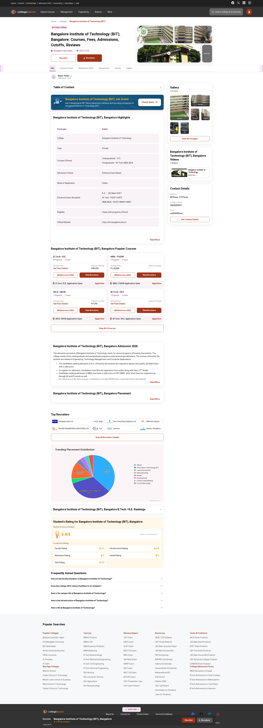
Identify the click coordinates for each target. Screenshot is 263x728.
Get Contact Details (190, 219)
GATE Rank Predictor (199, 637)
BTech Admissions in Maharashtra (204, 680)
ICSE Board (160, 677)
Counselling (57, 3)
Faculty (118, 68)
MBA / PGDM (117, 256)
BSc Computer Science (93, 677)
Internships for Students (165, 690)
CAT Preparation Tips (133, 681)
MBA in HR (88, 642)
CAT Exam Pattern (132, 686)
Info (52, 68)
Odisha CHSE (160, 681)
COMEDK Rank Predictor (200, 664)
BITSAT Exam (129, 677)
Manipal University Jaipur (53, 637)
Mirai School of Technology (54, 684)
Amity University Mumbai (53, 651)
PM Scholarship (161, 655)
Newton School (49, 671)
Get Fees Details (60, 268)
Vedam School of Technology (55, 688)
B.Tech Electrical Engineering (96, 668)
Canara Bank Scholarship (166, 668)
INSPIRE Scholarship (163, 659)
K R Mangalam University (53, 642)
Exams (13, 3)
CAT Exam (128, 637)
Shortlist (63, 58)
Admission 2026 (44, 3)
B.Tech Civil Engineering (94, 664)
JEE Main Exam (130, 659)
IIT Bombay (47, 659)
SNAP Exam (129, 664)
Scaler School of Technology (55, 675)
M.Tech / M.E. (117, 292)
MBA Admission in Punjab (201, 671)
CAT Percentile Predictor (200, 651)
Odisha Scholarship (163, 664)
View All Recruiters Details (107, 437)
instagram (217, 714)
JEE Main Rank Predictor (200, 642)
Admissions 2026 (85, 68)
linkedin (209, 714)
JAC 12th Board (162, 686)
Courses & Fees (66, 68)
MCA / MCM (59, 292)
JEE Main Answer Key (164, 651)
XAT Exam (128, 668)
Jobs (77, 3)
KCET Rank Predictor (199, 646)
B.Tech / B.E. (59, 256)
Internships (69, 3)
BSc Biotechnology (92, 686)
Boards (21, 3)
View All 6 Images (190, 139)
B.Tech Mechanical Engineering (97, 659)
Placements (104, 68)
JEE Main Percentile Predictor (202, 655)
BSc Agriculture (90, 681)
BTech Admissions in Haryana (202, 688)
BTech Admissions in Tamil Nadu (204, 684)
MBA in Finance (90, 637)
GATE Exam (129, 642)
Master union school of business (57, 680)
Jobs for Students (163, 694)
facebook (192, 714)
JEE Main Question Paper (166, 646)
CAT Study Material (163, 642)
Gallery (129, 68)
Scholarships (31, 3)
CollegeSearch (23, 12)
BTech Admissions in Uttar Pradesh (205, 675)
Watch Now (191, 175)
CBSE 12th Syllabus (163, 637)
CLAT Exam (129, 646)
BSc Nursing (89, 672)
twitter (201, 714)
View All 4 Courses (107, 328)
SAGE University (50, 655)
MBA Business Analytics (94, 646)
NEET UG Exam (130, 672)
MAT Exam (128, 655)
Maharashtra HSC (162, 672)
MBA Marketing (90, 651)
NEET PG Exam (130, 651)
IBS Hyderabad (49, 646)
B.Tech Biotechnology (93, 655)
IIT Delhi (46, 664)
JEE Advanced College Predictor (204, 659)
